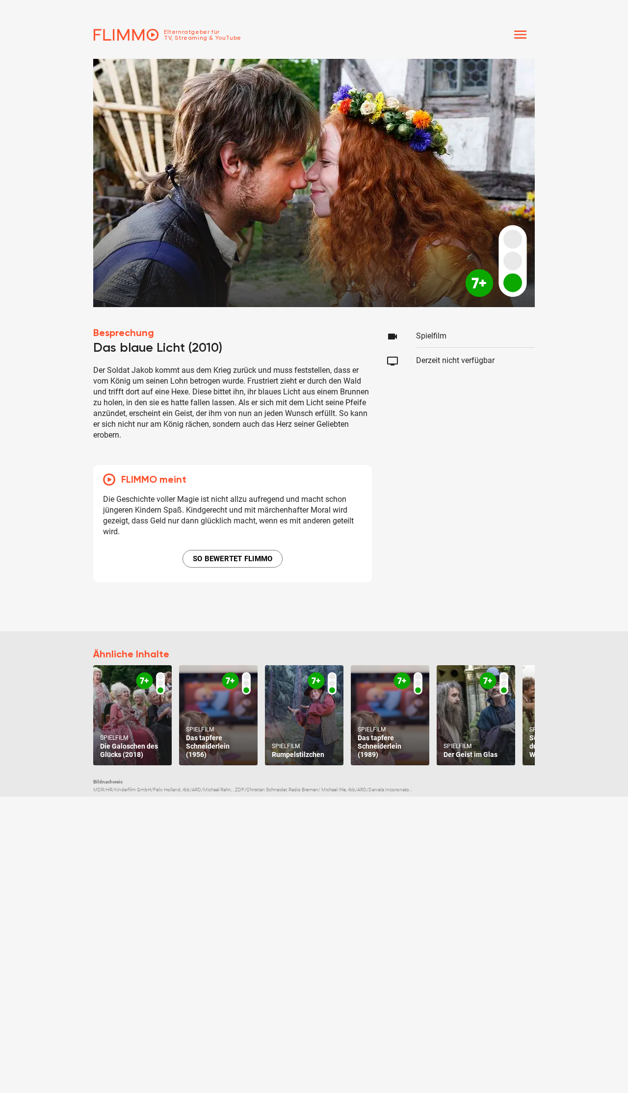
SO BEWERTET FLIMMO (233, 558)
